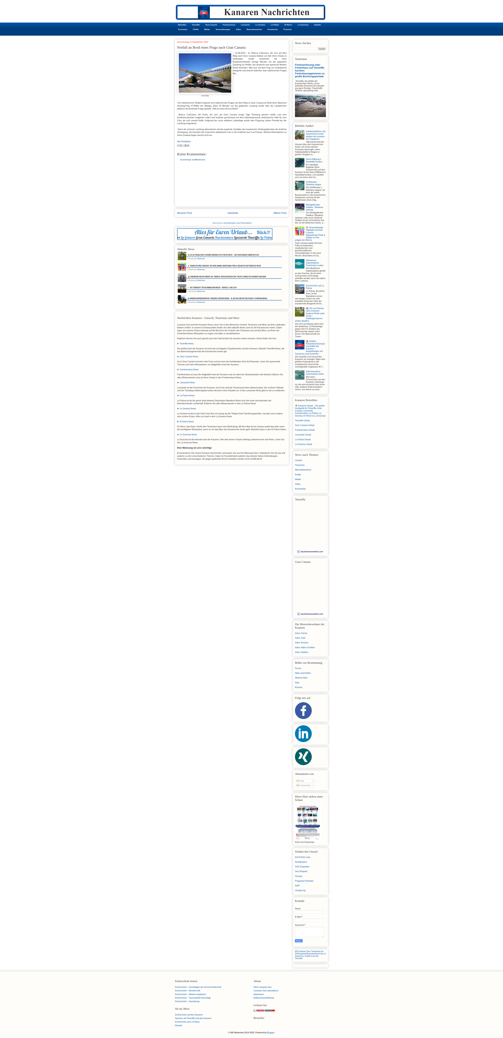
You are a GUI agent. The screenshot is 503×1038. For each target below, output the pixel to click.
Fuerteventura (229, 25)
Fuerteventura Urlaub (305, 430)
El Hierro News (187, 421)
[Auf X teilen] (183, 145)
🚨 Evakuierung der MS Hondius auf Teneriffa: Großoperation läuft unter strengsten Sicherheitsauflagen (227, 276)
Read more (201, 258)
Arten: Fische (301, 633)
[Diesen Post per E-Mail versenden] (178, 145)
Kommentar (273, 29)
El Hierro (288, 25)
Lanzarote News (187, 382)
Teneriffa (196, 25)
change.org (300, 890)
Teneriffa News (187, 343)
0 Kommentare (192, 258)
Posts (301, 781)
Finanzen (287, 29)
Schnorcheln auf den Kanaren (189, 1015)
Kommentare (304, 785)
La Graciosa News (188, 434)
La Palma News (187, 395)
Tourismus (182, 29)
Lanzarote (245, 25)
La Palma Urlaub (303, 439)
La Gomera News (188, 408)
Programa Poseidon (304, 881)
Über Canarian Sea (262, 987)
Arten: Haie (300, 638)
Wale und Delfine (303, 673)
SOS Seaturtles (302, 867)
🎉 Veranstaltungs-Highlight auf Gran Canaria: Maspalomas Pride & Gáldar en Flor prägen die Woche (224, 265)
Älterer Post (280, 213)
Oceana (298, 876)
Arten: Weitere (301, 652)
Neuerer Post (184, 213)
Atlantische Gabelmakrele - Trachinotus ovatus (314, 262)
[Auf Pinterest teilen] (188, 145)
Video (238, 29)
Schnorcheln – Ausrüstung (187, 1001)
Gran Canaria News (189, 356)
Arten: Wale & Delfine (305, 647)
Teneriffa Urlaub (302, 420)
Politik (196, 29)
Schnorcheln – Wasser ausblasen (190, 994)
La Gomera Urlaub (303, 444)
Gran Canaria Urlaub (304, 425)
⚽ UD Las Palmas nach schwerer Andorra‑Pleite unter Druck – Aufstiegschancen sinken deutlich (223, 254)
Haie (297, 683)
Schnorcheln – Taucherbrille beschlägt (193, 998)
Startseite (233, 213)
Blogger (270, 1032)
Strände (178, 1025)
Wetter (207, 29)
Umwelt (317, 25)
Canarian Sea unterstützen (265, 991)
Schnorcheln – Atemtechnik (187, 991)
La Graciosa (303, 25)
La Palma (275, 25)
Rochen (298, 687)
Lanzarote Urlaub (303, 435)
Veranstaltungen (223, 29)
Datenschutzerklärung (263, 998)
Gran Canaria (211, 25)
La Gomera (260, 25)
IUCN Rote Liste (302, 857)
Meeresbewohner (254, 29)
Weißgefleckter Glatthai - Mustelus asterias (314, 207)
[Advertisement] (232, 186)
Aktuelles (182, 25)
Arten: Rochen (301, 643)
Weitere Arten (301, 678)
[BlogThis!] (180, 145)
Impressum (258, 994)
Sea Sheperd (301, 871)
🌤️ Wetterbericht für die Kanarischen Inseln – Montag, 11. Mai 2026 (212, 287)
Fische (298, 668)
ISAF (297, 886)
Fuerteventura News (189, 369)
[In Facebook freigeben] (185, 145)
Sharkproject (301, 862)
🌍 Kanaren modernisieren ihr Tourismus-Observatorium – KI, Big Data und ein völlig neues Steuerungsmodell (227, 298)
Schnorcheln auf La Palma (187, 1022)
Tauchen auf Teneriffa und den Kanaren (193, 1018)
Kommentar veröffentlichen (192, 160)
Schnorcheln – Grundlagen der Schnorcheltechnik (198, 987)
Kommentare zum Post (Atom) (238, 223)
